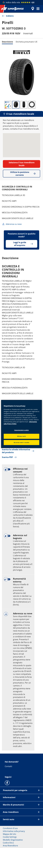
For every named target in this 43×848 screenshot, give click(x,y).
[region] (21, 424)
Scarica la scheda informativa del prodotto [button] (16, 451)
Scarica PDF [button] (7, 457)
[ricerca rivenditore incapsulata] (33, 8)
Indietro (10, 16)
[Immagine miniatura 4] (31, 105)
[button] (38, 8)
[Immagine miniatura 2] (15, 105)
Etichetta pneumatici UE (26, 41)
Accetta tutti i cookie (21, 442)
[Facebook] (7, 783)
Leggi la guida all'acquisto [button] (19, 244)
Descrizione (7, 41)
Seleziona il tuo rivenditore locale (21, 164)
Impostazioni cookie (21, 430)
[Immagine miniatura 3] (23, 105)
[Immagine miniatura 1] (7, 105)
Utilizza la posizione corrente (19, 173)
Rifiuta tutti (21, 436)
